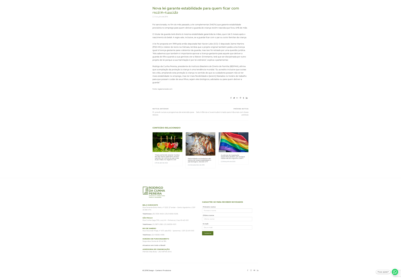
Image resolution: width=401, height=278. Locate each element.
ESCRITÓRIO (171, 12)
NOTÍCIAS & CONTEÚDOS (229, 12)
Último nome (208, 215)
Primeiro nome (209, 207)
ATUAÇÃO (184, 12)
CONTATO (247, 12)
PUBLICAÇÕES (198, 12)
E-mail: (206, 224)
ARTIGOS (211, 12)
